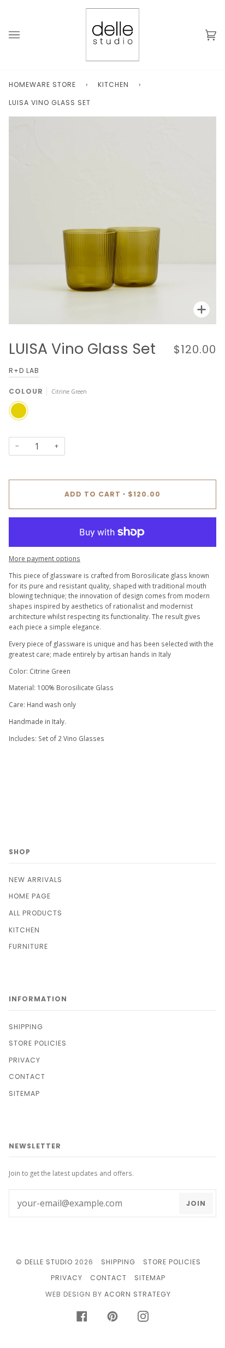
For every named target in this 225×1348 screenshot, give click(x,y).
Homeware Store (42, 84)
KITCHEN (24, 930)
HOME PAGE (30, 896)
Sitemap (24, 1093)
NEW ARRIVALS (35, 879)
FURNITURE (28, 946)
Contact (27, 1076)
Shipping (26, 1026)
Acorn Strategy (137, 1294)
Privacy (24, 1060)
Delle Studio (49, 1262)
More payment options (44, 558)
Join (196, 1203)
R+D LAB (24, 370)
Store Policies (38, 1043)
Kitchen (113, 84)
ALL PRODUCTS (35, 913)
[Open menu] (25, 34)
